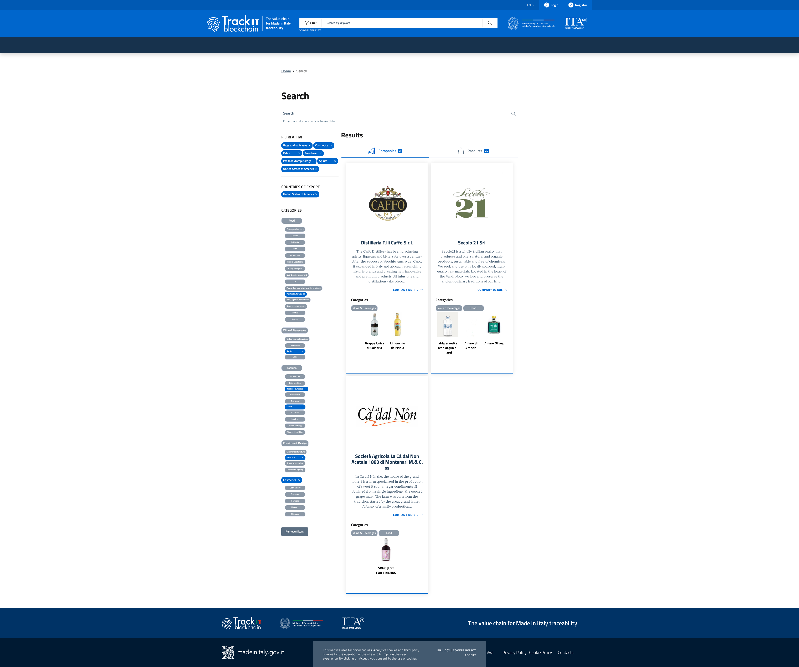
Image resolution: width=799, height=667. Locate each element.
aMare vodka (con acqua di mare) (447, 348)
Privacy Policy (514, 652)
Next (511, 334)
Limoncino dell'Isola (397, 345)
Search (288, 113)
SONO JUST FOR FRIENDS (386, 570)
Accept (470, 655)
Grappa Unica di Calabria (374, 345)
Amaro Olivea (494, 343)
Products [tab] (478, 151)
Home (286, 71)
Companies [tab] (389, 151)
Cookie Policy (464, 650)
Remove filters (294, 531)
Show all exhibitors (310, 30)
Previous (433, 334)
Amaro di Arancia (471, 345)
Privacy (443, 650)
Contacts (565, 652)
